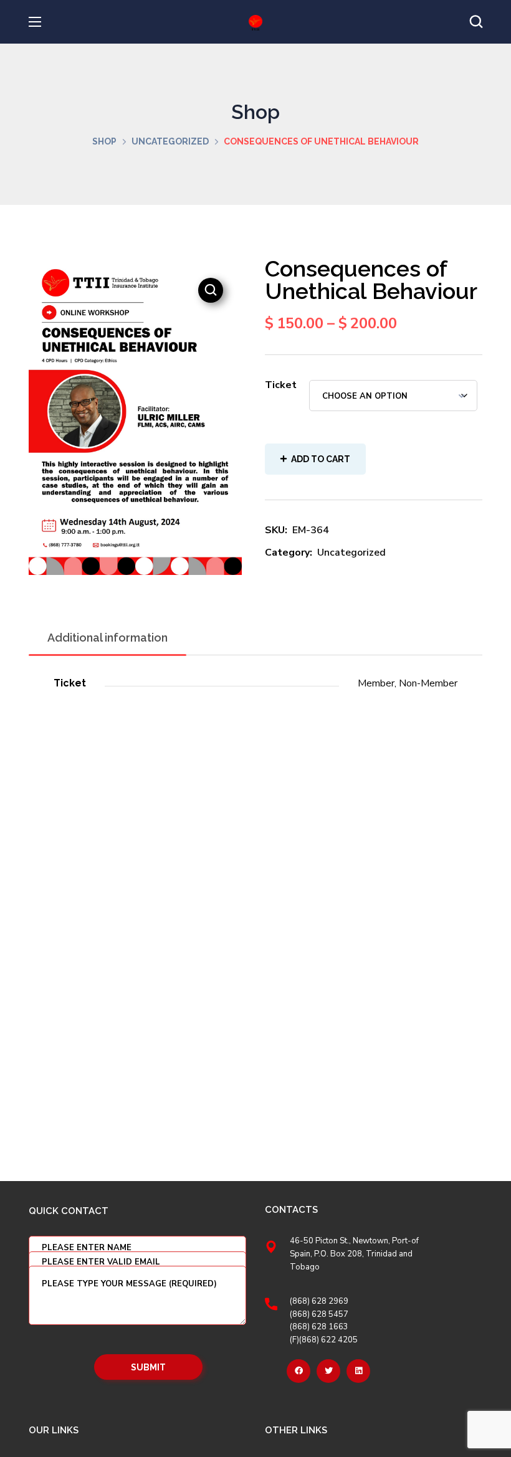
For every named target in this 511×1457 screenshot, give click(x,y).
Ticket (281, 385)
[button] (476, 21)
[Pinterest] (358, 1371)
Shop (104, 141)
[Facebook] (298, 1371)
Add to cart (320, 459)
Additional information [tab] (107, 637)
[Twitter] (328, 1371)
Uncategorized (170, 141)
